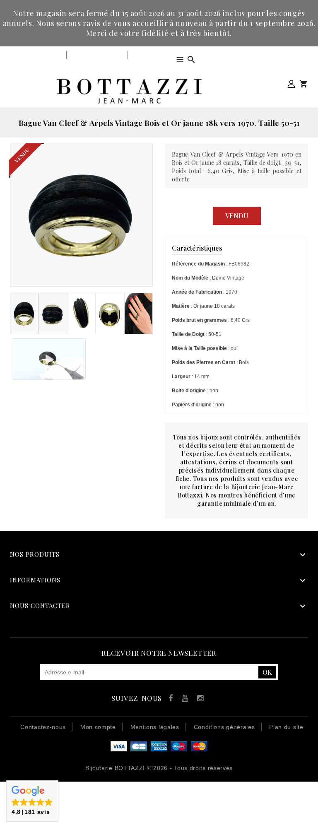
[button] (32, 801)
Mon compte (291, 84)
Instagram (198, 699)
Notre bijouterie (39, 55)
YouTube (183, 699)
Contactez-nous (43, 727)
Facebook (168, 699)
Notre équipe (150, 55)
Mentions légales (154, 727)
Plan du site (286, 727)
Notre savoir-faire (96, 55)
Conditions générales (224, 727)
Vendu (236, 215)
